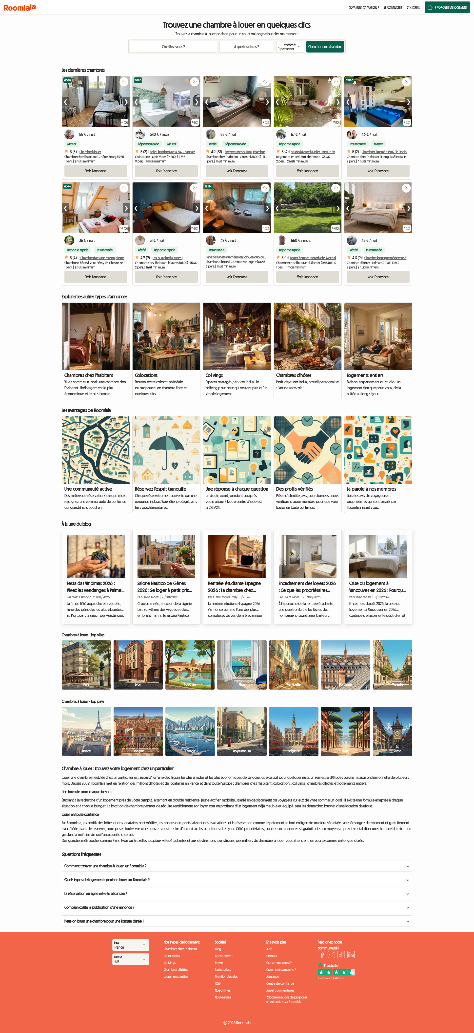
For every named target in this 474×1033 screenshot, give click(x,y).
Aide (269, 949)
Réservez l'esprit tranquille (160, 488)
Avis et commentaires (280, 990)
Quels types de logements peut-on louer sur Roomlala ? (107, 880)
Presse (219, 962)
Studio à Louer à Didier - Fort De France (315, 152)
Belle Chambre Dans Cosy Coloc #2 (172, 152)
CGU (217, 983)
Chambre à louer (90, 152)
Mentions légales (226, 976)
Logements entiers (365, 375)
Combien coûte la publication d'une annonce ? (99, 907)
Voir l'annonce (95, 171)
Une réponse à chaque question (237, 488)
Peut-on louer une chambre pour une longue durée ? (104, 921)
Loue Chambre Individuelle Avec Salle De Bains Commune (326, 258)
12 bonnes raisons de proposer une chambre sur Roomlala (286, 999)
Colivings (214, 375)
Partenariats (223, 969)
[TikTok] (341, 955)
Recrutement (224, 956)
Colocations (146, 375)
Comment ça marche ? (281, 969)
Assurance (272, 976)
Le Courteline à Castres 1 (167, 258)
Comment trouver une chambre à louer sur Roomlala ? (105, 866)
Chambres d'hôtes (293, 375)
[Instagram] (331, 955)
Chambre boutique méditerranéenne (388, 258)
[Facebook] (321, 955)
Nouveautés (223, 997)
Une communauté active (88, 488)
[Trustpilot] (336, 978)
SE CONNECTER (393, 7)
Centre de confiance (280, 983)
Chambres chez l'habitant (88, 375)
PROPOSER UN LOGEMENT (451, 7)
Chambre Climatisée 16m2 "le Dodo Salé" (387, 152)
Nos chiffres (222, 990)
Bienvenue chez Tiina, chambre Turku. (249, 152)
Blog (218, 949)
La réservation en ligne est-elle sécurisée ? (95, 893)
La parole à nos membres (371, 488)
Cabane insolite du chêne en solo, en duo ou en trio (239, 257)
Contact (271, 956)
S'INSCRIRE (413, 7)
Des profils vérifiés (294, 488)
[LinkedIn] (351, 955)
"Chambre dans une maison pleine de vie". (106, 258)
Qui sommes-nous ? (279, 962)
